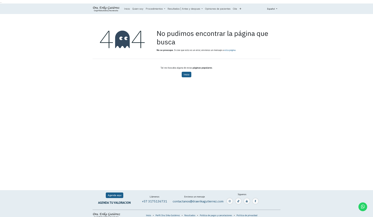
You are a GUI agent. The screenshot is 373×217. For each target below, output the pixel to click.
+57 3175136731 (154, 201)
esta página (229, 50)
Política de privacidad (246, 215)
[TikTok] (238, 201)
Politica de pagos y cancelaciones (216, 215)
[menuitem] (127, 9)
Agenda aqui (114, 195)
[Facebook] (255, 201)
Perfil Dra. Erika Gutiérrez (167, 215)
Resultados (189, 215)
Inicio (186, 74)
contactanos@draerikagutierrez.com (198, 201)
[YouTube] (246, 201)
